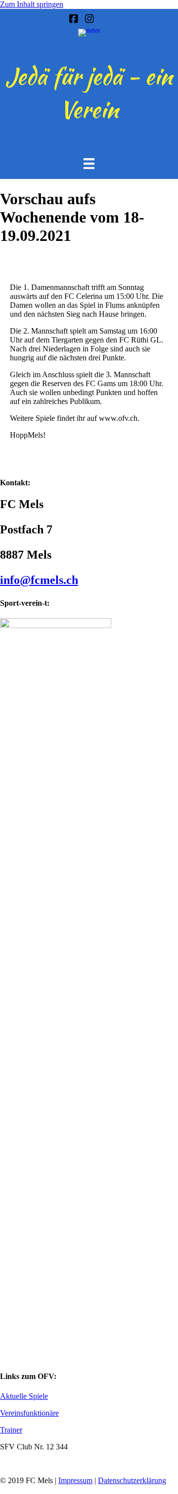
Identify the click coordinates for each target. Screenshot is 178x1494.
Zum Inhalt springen (31, 4)
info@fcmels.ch (39, 580)
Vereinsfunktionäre (29, 1413)
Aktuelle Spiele (24, 1396)
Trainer (11, 1430)
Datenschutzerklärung (132, 1480)
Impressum (75, 1480)
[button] (5, 1489)
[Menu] (89, 163)
